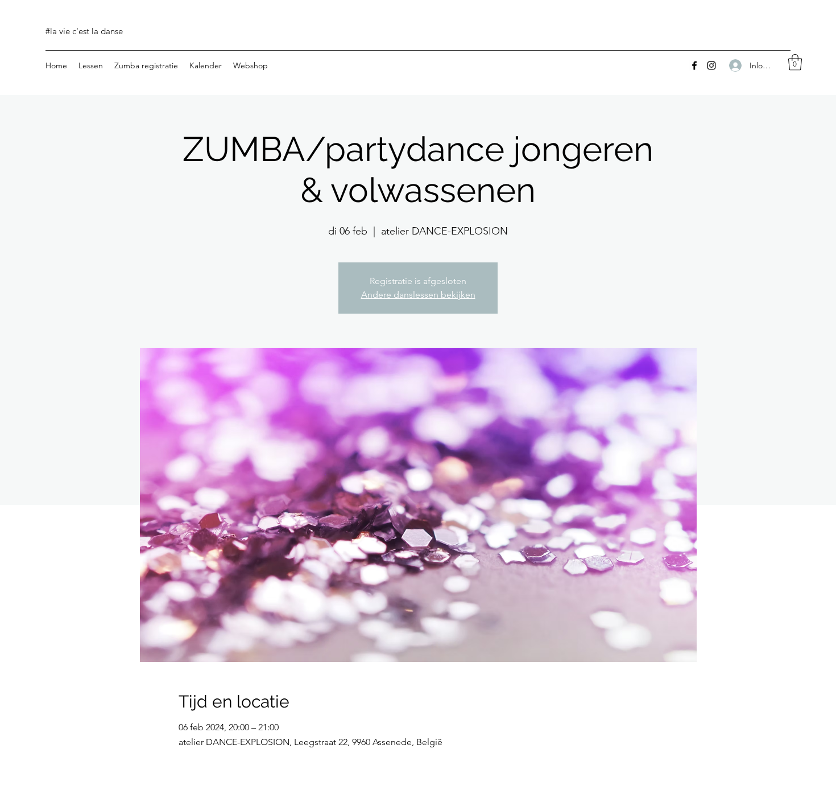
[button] (795, 62)
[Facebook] (694, 65)
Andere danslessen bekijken (418, 294)
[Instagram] (711, 65)
